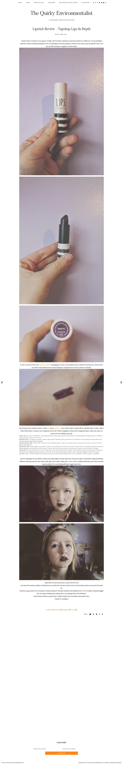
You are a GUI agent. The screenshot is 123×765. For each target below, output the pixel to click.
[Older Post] (121, 382)
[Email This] (89, 614)
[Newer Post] (1, 382)
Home (20, 2)
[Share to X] (95, 614)
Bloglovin (49, 610)
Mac (48, 428)
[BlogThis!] (92, 614)
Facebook (57, 610)
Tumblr (73, 610)
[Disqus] (61, 649)
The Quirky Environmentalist (61, 13)
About (28, 2)
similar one (58, 428)
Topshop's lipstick (45, 365)
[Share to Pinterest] (102, 614)
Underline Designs (116, 762)
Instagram (65, 610)
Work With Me (39, 2)
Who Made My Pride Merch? (68, 2)
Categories (85, 2)
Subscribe (51, 2)
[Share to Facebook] (99, 614)
